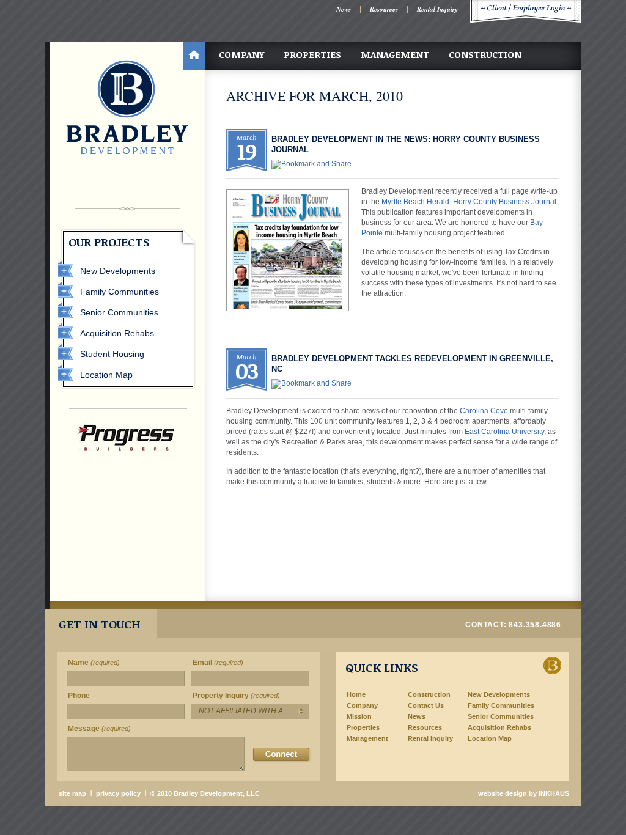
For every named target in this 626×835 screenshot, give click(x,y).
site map (72, 793)
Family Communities (119, 291)
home (194, 56)
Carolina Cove (484, 410)
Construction (485, 54)
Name (94, 662)
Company (241, 54)
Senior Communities (119, 312)
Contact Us (426, 705)
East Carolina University (504, 431)
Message (99, 728)
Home (356, 694)
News (343, 9)
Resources (384, 9)
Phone (79, 695)
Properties (312, 54)
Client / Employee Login (525, 11)
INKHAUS (554, 793)
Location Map (106, 375)
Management (395, 54)
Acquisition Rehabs (117, 333)
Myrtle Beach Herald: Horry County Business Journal (468, 201)
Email (218, 662)
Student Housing (112, 354)
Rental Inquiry (437, 9)
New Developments (117, 271)
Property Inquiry (236, 695)
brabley (127, 107)
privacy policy (118, 793)
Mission (359, 716)
